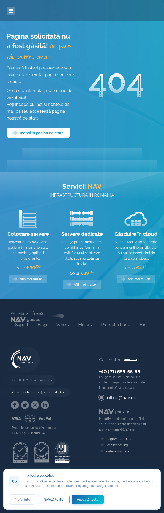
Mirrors (85, 324)
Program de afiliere (118, 439)
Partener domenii (117, 451)
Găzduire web (20, 392)
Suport (21, 324)
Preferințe (22, 499)
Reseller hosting (116, 445)
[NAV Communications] (30, 11)
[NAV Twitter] (25, 405)
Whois (62, 324)
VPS (36, 392)
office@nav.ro (121, 397)
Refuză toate (53, 499)
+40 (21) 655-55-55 (119, 371)
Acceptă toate (87, 499)
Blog (42, 324)
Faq (143, 324)
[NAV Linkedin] (45, 405)
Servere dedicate (55, 392)
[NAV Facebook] (15, 405)
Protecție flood (115, 324)
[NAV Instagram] (35, 405)
